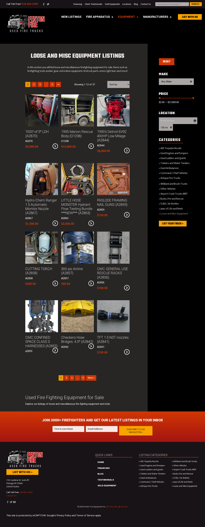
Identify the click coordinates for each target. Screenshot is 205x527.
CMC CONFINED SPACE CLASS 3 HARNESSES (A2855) (41, 342)
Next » (91, 378)
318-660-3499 (26, 492)
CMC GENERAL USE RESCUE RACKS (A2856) (112, 273)
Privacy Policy (113, 506)
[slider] (159, 98)
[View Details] (55, 146)
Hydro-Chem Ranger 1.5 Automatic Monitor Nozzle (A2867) (41, 207)
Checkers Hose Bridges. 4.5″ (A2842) (77, 339)
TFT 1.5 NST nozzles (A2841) (113, 339)
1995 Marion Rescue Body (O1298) (77, 133)
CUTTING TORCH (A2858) (38, 271)
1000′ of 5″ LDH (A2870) (37, 133)
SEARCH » (195, 4)
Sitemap (124, 506)
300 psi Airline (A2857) (72, 271)
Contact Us (11, 496)
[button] (135, 430)
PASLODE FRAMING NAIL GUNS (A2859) (112, 202)
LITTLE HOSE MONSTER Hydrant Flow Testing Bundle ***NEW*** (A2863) (76, 207)
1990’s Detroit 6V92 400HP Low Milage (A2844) (112, 136)
